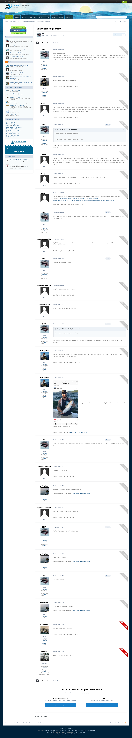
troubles (12, 79)
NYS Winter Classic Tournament (18, 165)
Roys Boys (12, 58)
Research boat (14, 69)
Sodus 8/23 (13, 45)
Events (24, 17)
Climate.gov (16, 125)
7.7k (45, 61)
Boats (40, 17)
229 (45, 251)
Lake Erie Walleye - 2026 (16, 73)
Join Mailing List (14, 111)
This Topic (118, 17)
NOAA (8, 125)
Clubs (47, 17)
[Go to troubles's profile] (7, 77)
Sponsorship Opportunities (65, 734)
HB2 (11, 70)
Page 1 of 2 (54, 42)
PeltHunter (44, 351)
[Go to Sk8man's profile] (44, 657)
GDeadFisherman (14, 46)
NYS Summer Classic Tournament (18, 159)
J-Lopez (44, 103)
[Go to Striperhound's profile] (44, 310)
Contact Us (63, 728)
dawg (44, 76)
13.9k (45, 663)
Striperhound (44, 305)
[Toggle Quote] (56, 129)
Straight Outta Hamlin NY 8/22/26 (19, 40)
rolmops (12, 50)
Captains (68, 17)
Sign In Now (102, 705)
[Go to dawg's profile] (44, 82)
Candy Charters (11, 149)
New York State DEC (12, 128)
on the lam (44, 486)
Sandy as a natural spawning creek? (19, 49)
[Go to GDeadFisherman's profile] (7, 45)
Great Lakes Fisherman (13, 135)
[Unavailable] (65, 403)
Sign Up (125, 1)
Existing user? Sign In (114, 2)
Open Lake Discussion (57, 35)
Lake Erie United (14, 93)
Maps (53, 17)
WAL (14, 1)
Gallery (61, 17)
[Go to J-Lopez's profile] (44, 109)
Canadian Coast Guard (12, 133)
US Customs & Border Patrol (14, 130)
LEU (9, 1)
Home (17, 17)
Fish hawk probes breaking (17, 56)
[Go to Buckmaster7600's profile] (44, 244)
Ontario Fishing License (13, 124)
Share (109, 35)
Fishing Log (13, 114)
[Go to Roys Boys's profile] (7, 57)
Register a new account (60, 705)
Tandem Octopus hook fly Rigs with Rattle (21, 82)
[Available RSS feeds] (125, 723)
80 (45, 115)
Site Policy (50, 732)
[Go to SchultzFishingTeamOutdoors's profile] (7, 40)
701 (45, 362)
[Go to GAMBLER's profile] (44, 630)
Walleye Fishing (90, 730)
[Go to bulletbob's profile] (7, 53)
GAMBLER (44, 625)
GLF (12, 1)
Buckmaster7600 (44, 239)
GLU (17, 1)
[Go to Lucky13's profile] (44, 160)
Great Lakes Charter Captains (14, 127)
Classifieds (33, 17)
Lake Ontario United (15, 90)
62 (45, 316)
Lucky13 (44, 155)
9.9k (45, 636)
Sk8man (44, 652)
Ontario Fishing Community (17, 105)
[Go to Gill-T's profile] (7, 73)
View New (9, 17)
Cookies (70, 728)
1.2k (45, 166)
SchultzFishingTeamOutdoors (17, 41)
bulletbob (12, 54)
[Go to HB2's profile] (7, 69)
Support (54, 734)
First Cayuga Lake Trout (16, 52)
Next (43, 42)
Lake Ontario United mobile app (78, 432)
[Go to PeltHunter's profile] (44, 356)
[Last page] (47, 43)
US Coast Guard (11, 132)
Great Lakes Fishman (15, 97)
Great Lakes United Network (13, 87)
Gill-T (11, 74)
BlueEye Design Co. (79, 732)
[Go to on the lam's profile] (44, 491)
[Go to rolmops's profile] (7, 49)
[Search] (125, 17)
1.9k (45, 498)
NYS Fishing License (12, 122)
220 (45, 88)
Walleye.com (13, 101)
